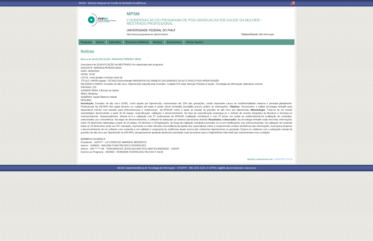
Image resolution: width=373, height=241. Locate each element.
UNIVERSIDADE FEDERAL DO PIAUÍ (151, 30)
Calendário (115, 42)
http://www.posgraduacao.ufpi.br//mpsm (147, 34)
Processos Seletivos (137, 42)
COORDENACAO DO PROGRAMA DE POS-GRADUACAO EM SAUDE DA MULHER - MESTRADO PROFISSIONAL (194, 21)
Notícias (157, 42)
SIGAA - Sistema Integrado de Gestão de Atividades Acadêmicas (112, 3)
